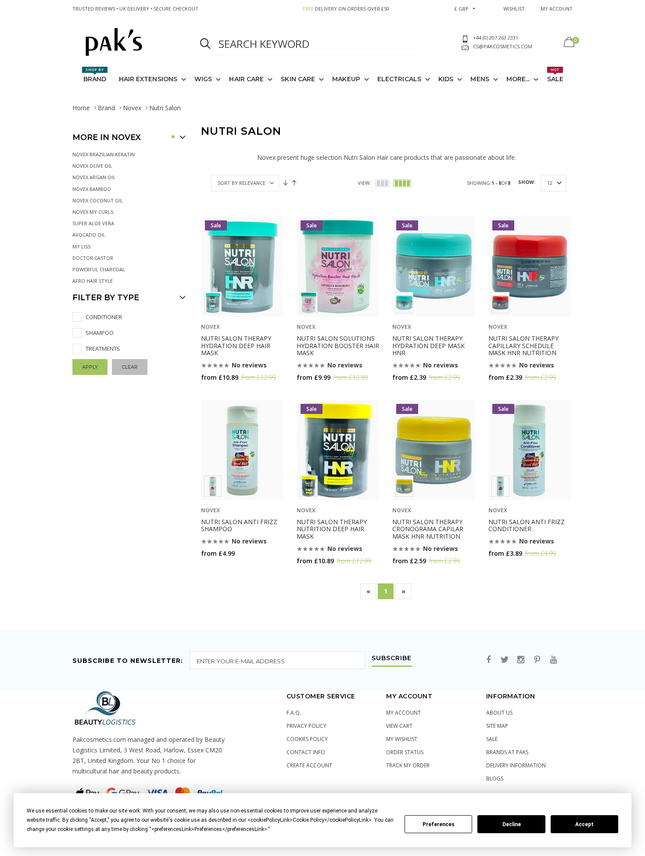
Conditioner (104, 317)
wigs (203, 79)
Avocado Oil (88, 234)
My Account (403, 712)
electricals (399, 79)
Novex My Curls (92, 212)
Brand (95, 75)
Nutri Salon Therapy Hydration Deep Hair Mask (236, 345)
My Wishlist (401, 739)
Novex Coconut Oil (97, 200)
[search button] (205, 44)
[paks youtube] (553, 660)
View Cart (399, 726)
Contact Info (306, 752)
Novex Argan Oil (93, 177)
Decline (511, 824)
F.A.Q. (294, 712)
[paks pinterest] (537, 660)
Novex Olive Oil (92, 165)
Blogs (494, 778)
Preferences (439, 824)
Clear (130, 367)
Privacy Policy (306, 726)
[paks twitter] (504, 660)
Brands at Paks (507, 752)
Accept (584, 824)
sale (492, 739)
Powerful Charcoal (98, 269)
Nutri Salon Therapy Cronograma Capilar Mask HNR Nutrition (427, 529)
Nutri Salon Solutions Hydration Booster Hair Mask (338, 345)
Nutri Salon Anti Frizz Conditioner (526, 525)
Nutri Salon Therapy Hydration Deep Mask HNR (428, 345)
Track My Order (408, 765)
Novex (132, 108)
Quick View (224, 394)
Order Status (404, 752)
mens (479, 79)
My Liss (81, 246)
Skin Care (298, 79)
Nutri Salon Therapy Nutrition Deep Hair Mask (332, 529)
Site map (497, 726)
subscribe (392, 658)
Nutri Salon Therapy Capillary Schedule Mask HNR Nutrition (523, 345)
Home (81, 108)
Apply (90, 367)
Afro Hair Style (92, 280)
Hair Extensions (148, 79)
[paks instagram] (520, 660)
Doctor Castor (92, 258)
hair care (246, 79)
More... (518, 79)
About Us (499, 712)
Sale (555, 75)
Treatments (103, 348)
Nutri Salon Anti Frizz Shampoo (239, 525)
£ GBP (462, 8)
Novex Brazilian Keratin (103, 154)
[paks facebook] (488, 660)
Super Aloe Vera (93, 223)
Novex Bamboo (91, 189)
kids (445, 79)
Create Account (309, 765)
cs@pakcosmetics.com (502, 46)
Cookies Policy (307, 739)
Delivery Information (516, 765)
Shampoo (100, 333)
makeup (346, 79)
